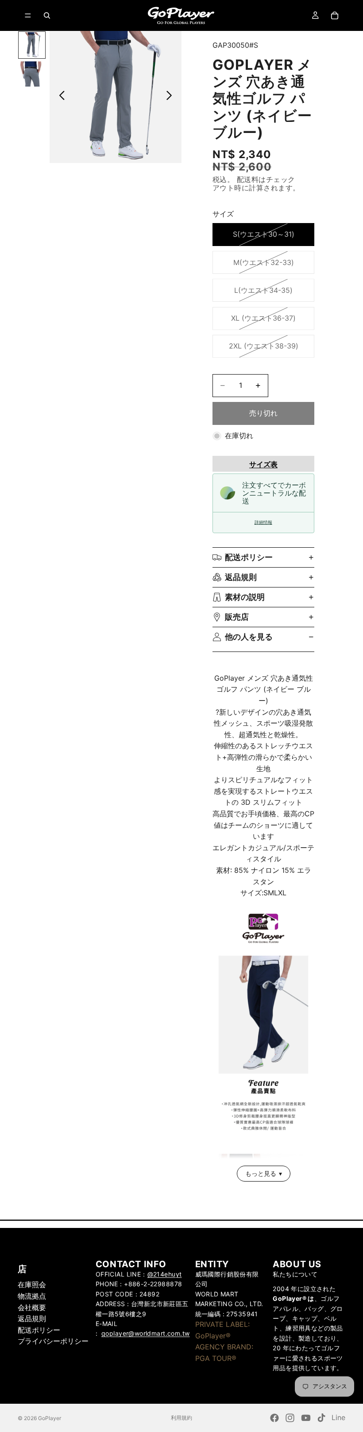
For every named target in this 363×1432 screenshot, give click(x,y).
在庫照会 (32, 1284)
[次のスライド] (172, 97)
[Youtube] (306, 1418)
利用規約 (181, 1417)
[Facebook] (274, 1418)
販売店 (237, 616)
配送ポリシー (249, 557)
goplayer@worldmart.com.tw (145, 1333)
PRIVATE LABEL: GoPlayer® (222, 1330)
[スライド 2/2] (31, 74)
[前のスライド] (60, 97)
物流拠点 (32, 1296)
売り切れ (263, 413)
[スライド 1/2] (31, 44)
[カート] (334, 15)
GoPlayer (49, 1418)
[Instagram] (290, 1418)
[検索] (47, 15)
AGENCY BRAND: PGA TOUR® (224, 1352)
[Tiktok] (321, 1418)
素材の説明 (245, 597)
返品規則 (241, 577)
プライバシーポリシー (53, 1341)
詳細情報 (263, 522)
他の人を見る (249, 636)
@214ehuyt (164, 1274)
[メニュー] (28, 15)
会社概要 (32, 1307)
